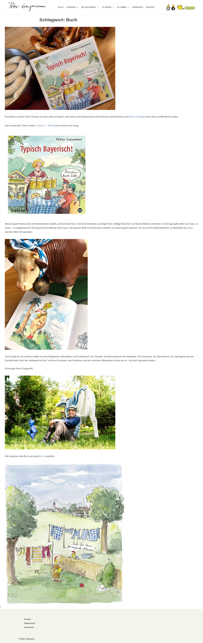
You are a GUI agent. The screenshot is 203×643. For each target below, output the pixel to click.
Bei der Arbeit (88, 7)
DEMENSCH (137, 7)
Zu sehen (106, 7)
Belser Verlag (135, 117)
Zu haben (122, 7)
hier (43, 456)
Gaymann (71, 7)
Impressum (29, 627)
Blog (61, 7)
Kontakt (150, 7)
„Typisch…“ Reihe (45, 125)
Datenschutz (29, 623)
